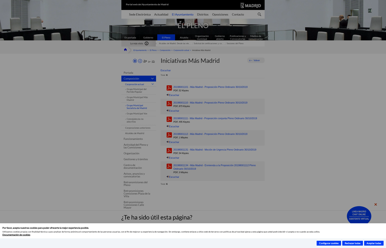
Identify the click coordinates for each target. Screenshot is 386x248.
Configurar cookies (329, 243)
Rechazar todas (353, 243)
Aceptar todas (374, 243)
